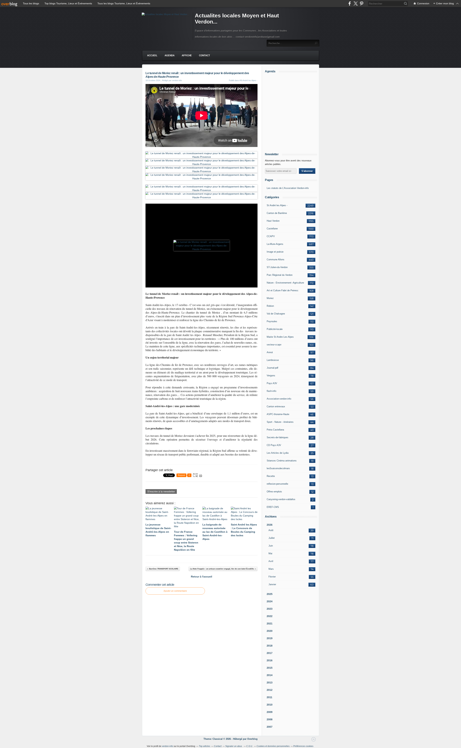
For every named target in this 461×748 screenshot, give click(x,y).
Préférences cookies (303, 746)
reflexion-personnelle (277, 483)
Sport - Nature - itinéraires (280, 422)
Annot (270, 352)
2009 (269, 712)
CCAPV (271, 236)
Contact (204, 55)
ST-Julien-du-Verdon (277, 267)
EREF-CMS (273, 507)
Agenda (169, 55)
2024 (269, 601)
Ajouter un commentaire (175, 591)
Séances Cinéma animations (282, 460)
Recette (271, 476)
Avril (270, 561)
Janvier (272, 584)
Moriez (270, 298)
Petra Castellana (275, 429)
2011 (269, 697)
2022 (269, 616)
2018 (269, 645)
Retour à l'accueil (201, 576)
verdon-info (167, 746)
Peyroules (272, 321)
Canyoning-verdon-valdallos (281, 499)
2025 (269, 594)
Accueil (152, 55)
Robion (270, 306)
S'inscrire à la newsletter (161, 491)
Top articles (204, 746)
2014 (269, 675)
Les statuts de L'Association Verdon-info (288, 188)
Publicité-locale (275, 329)
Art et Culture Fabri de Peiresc (282, 290)
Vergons (271, 375)
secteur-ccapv (274, 344)
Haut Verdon (273, 220)
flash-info (271, 391)
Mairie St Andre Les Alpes (280, 337)
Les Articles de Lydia (277, 453)
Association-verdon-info (279, 398)
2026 (269, 524)
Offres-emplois (274, 491)
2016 (269, 660)
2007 (269, 726)
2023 (269, 608)
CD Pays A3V (274, 445)
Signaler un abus (234, 746)
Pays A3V (272, 383)
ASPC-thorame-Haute (278, 414)
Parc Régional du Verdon (279, 275)
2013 (269, 682)
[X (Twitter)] (355, 3)
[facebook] (349, 3)
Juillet (271, 538)
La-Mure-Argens (275, 244)
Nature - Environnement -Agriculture (285, 282)
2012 (269, 689)
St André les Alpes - (277, 205)
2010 (269, 704)
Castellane (272, 228)
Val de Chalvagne (276, 313)
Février (272, 576)
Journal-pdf (272, 367)
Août (270, 530)
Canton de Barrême (277, 213)
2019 (269, 638)
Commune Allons (275, 259)
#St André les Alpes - (249, 80)
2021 (269, 623)
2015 (269, 667)
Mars (271, 569)
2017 (269, 653)
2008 (269, 719)
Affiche (187, 55)
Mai (270, 553)
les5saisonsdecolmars (278, 468)
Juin (270, 545)
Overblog (252, 739)
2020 (269, 630)
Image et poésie (275, 251)
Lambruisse (273, 360)
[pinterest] (361, 3)
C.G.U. (249, 746)
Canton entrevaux (276, 406)
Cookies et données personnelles (273, 746)
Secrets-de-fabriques (277, 437)
